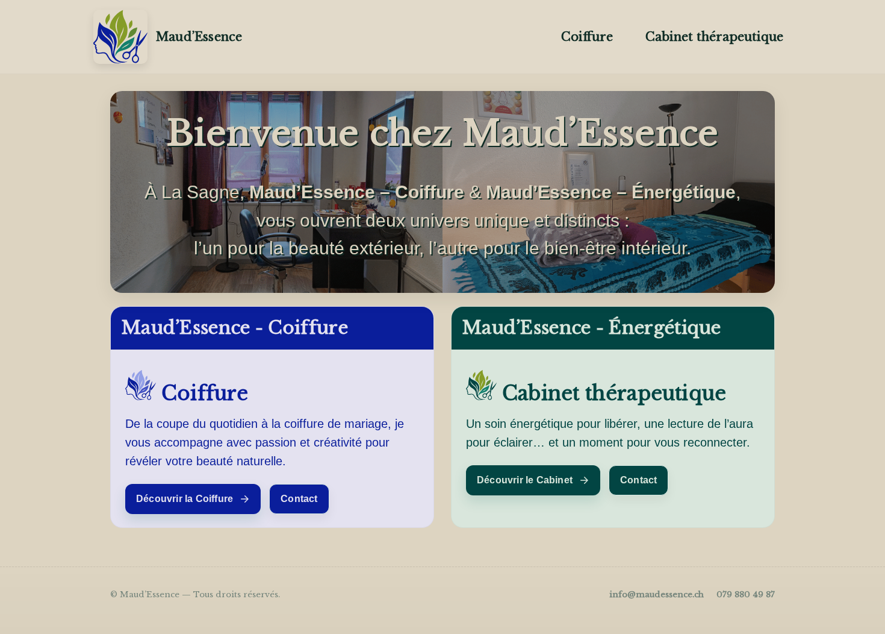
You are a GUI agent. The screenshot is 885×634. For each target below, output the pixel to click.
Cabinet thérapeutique (714, 37)
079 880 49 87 (745, 594)
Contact (299, 499)
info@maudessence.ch (656, 594)
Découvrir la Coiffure (184, 499)
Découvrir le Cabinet (525, 480)
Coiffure (587, 37)
